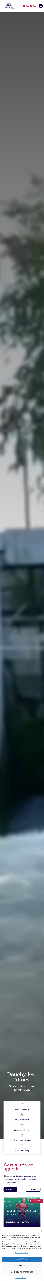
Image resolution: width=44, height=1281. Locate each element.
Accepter (22, 1259)
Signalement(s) (22, 1151)
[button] (40, 1231)
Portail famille (22, 1109)
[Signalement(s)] (22, 1145)
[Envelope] (24, 6)
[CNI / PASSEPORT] (22, 1114)
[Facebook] (31, 6)
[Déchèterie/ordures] (22, 1135)
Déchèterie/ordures (22, 1140)
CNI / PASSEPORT (22, 1120)
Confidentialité (20, 1278)
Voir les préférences (22, 1272)
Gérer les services (21, 1253)
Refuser (22, 1266)
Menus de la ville (22, 1130)
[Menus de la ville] (22, 1125)
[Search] (34, 6)
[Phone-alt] (27, 6)
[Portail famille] (22, 1104)
